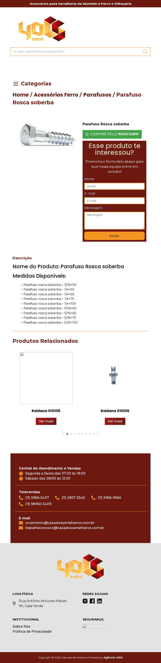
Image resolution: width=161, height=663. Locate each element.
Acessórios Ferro (56, 94)
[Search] (145, 51)
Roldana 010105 (46, 410)
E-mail (89, 194)
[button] (145, 28)
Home (21, 94)
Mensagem (93, 208)
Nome (89, 179)
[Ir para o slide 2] (67, 434)
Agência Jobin (113, 657)
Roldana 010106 (115, 410)
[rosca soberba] (46, 136)
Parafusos (97, 94)
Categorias (36, 83)
